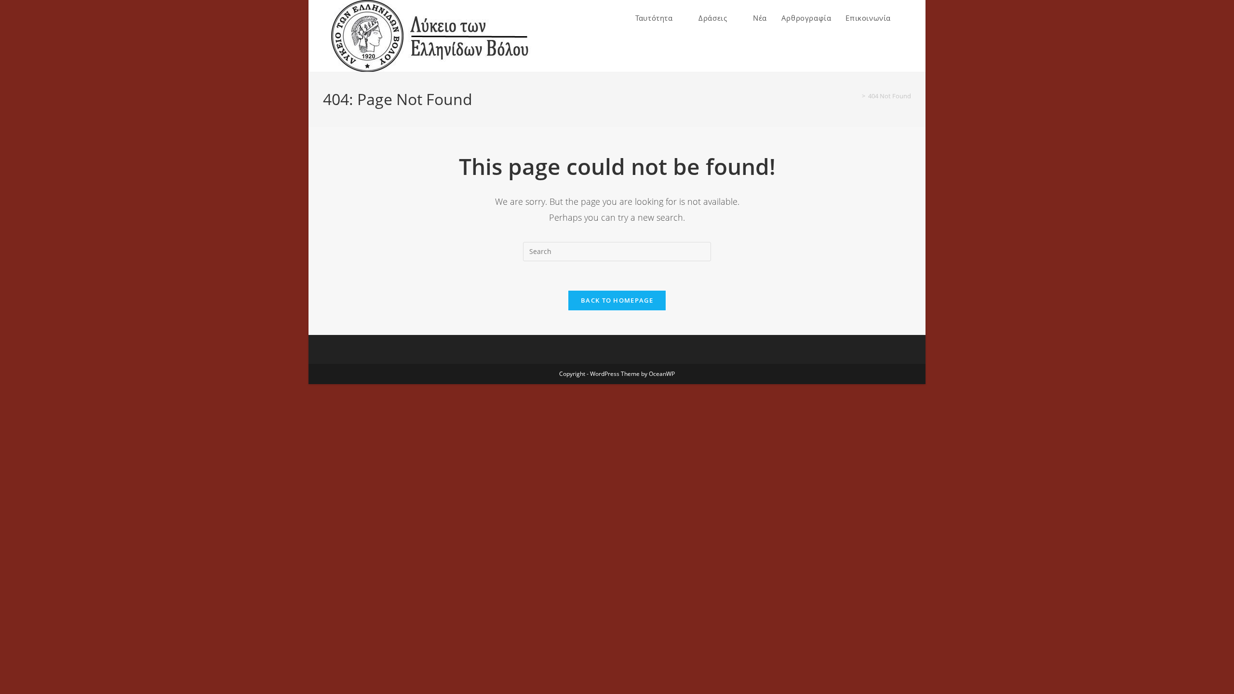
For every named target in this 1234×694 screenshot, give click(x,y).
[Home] (856, 96)
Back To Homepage (617, 300)
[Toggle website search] (908, 18)
